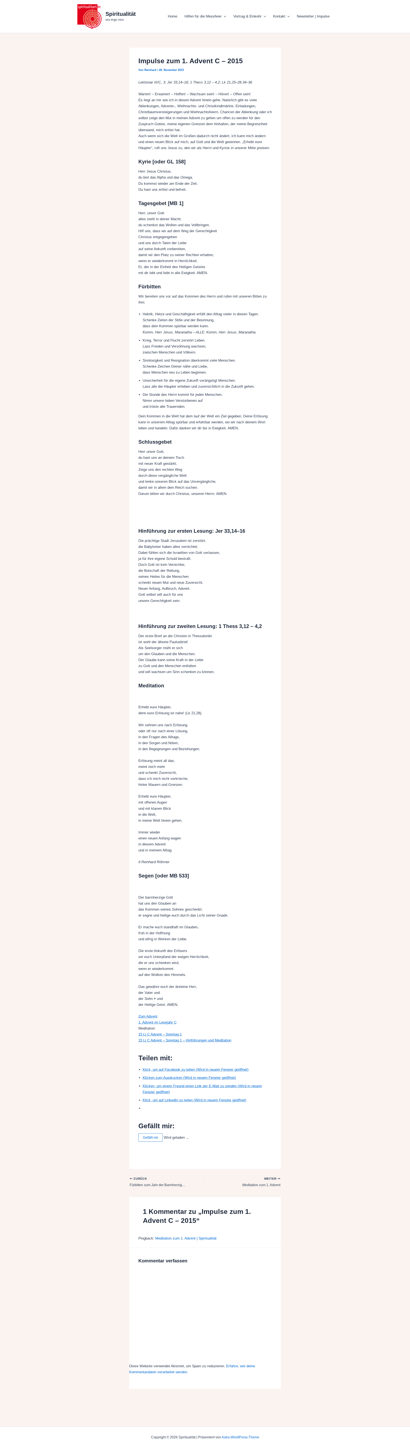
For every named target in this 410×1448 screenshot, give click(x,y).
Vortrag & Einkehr (247, 16)
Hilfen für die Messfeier (203, 16)
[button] (224, 16)
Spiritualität (120, 14)
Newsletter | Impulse (313, 16)
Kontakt (279, 16)
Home (172, 16)
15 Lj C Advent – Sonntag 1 (160, 1034)
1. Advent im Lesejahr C (157, 1022)
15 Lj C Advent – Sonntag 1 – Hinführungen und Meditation (184, 1040)
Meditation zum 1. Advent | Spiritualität (186, 1238)
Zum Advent (147, 1016)
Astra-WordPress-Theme (240, 1437)
